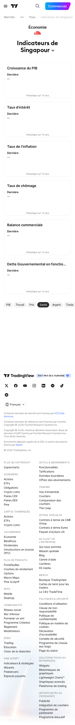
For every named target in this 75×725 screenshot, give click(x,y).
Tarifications (46, 471)
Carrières (44, 563)
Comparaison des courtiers (50, 502)
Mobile (8, 593)
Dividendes (11, 545)
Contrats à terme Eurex (53, 527)
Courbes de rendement (18, 569)
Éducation (10, 647)
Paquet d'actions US (52, 531)
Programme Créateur (17, 622)
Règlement (10, 626)
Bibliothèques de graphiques (49, 671)
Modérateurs (12, 631)
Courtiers (44, 496)
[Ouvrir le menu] (5, 6)
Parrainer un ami (14, 618)
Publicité (44, 701)
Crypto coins (12, 491)
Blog (42, 555)
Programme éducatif (52, 717)
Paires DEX (11, 500)
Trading (8, 642)
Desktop (9, 598)
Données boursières (51, 475)
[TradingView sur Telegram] (52, 385)
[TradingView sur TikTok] (62, 385)
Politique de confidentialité (48, 617)
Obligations (11, 487)
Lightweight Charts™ (52, 677)
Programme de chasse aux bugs (53, 644)
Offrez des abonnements (54, 480)
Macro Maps (11, 577)
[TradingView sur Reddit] (6, 395)
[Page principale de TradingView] (14, 6)
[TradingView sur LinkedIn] (43, 385)
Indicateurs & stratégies (19, 663)
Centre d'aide (47, 559)
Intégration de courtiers (53, 705)
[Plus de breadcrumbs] (22, 17)
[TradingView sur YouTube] (25, 385)
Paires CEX (11, 496)
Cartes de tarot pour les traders (54, 585)
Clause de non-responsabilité (48, 609)
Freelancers (11, 671)
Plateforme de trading (53, 686)
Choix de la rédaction (17, 651)
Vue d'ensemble (49, 491)
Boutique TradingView (53, 579)
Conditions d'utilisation (53, 603)
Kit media (45, 568)
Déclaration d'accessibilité (48, 632)
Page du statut (48, 650)
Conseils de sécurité (51, 638)
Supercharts (11, 467)
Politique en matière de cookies (53, 625)
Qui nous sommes (50, 546)
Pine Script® (11, 581)
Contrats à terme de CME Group (55, 521)
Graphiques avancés (52, 681)
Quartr (19, 444)
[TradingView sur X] (6, 385)
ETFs (7, 483)
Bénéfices (10, 541)
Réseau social (12, 609)
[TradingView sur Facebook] (15, 385)
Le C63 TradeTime (50, 591)
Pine (6, 504)
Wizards (9, 667)
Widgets (44, 665)
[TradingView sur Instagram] (34, 385)
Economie (10, 536)
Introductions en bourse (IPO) (19, 551)
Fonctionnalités (48, 467)
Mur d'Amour (12, 614)
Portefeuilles (11, 564)
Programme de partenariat (48, 711)
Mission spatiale (49, 551)
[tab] (8, 304)
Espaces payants (14, 676)
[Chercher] (37, 6)
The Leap (45, 508)
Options (9, 573)
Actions (8, 479)
